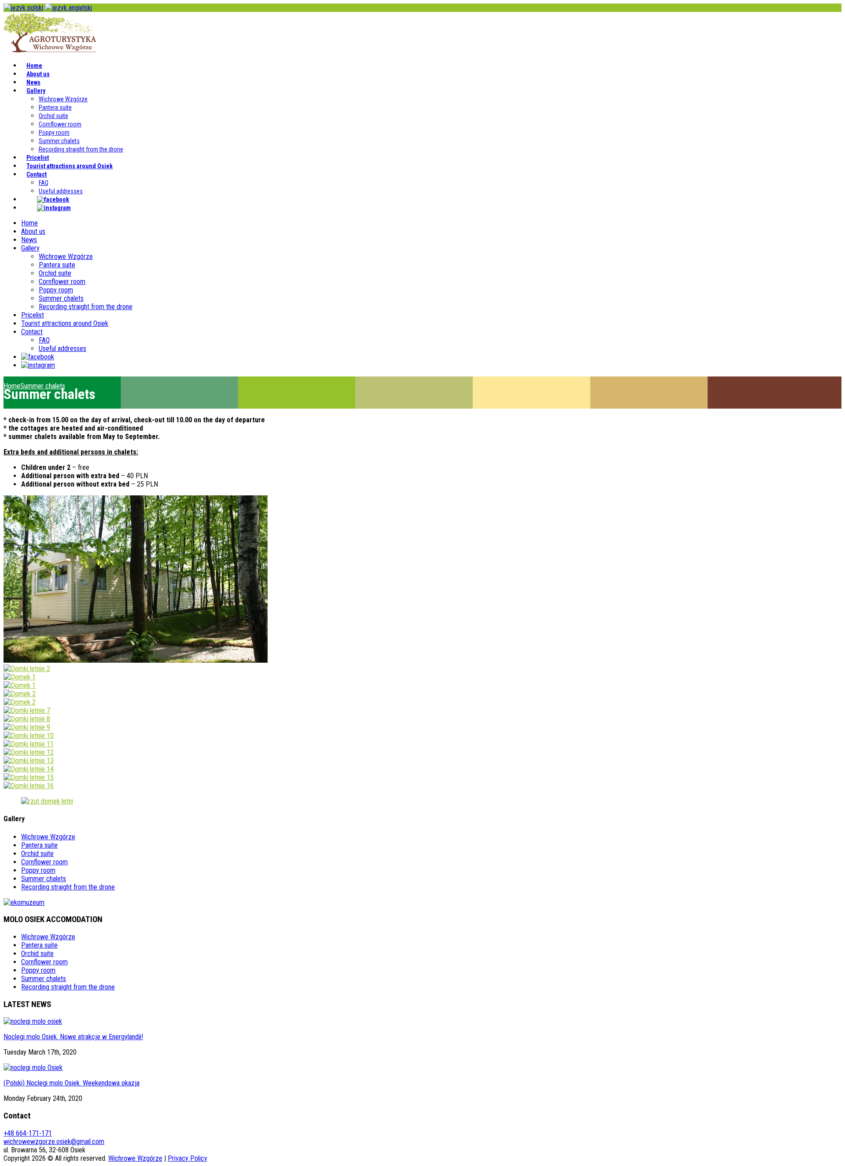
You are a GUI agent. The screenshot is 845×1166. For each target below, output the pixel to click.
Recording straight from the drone (81, 149)
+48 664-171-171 (28, 1133)
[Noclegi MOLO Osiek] (50, 50)
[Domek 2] (20, 694)
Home (34, 65)
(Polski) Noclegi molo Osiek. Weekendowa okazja (72, 1083)
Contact (36, 174)
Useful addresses (61, 191)
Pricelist (37, 157)
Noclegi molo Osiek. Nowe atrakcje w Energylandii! (73, 1037)
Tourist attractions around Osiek (69, 166)
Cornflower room (60, 124)
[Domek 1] (20, 677)
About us (38, 73)
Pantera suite (55, 107)
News (33, 82)
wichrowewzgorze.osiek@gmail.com (54, 1141)
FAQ (43, 182)
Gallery (35, 90)
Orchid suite (53, 115)
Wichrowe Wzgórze (63, 99)
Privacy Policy (187, 1158)
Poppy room (54, 132)
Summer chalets (59, 140)
